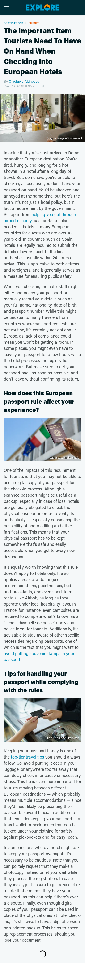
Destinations (13, 23)
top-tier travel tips (27, 757)
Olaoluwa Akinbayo (24, 81)
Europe (34, 23)
